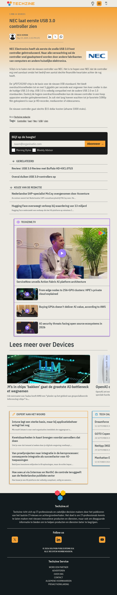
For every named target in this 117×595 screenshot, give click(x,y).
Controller (21, 120)
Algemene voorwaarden (58, 580)
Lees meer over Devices (41, 344)
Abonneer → (95, 143)
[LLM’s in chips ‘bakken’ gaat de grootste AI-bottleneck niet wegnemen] (46, 369)
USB (41, 120)
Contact (58, 577)
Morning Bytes (23, 150)
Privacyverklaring (58, 584)
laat (30, 120)
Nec (35, 120)
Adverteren (58, 570)
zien (46, 120)
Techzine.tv (28, 222)
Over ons (58, 574)
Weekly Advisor (45, 150)
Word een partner (58, 567)
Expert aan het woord (31, 414)
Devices (21, 14)
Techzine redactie (22, 116)
